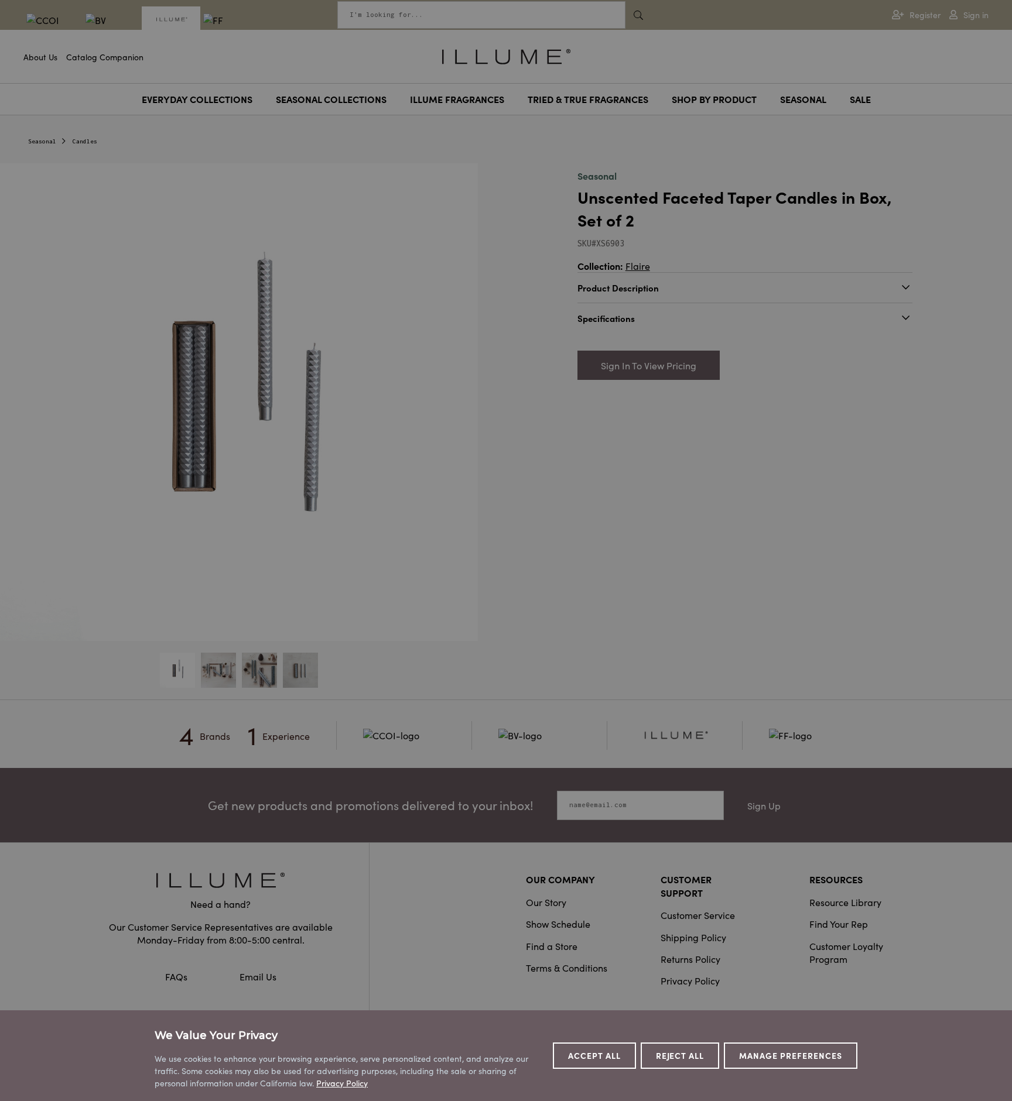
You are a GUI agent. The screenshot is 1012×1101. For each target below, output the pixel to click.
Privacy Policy (690, 980)
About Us (40, 57)
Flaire (637, 265)
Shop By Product (714, 98)
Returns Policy (690, 958)
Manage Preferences (790, 1055)
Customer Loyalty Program (846, 952)
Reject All (680, 1055)
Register (925, 14)
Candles (85, 141)
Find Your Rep (838, 923)
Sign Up (764, 805)
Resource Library (845, 902)
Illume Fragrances (457, 98)
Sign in (976, 14)
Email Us (258, 976)
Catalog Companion (104, 57)
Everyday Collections (197, 98)
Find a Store (551, 945)
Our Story (546, 902)
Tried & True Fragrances (588, 98)
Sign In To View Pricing (648, 365)
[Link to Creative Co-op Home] (221, 880)
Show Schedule (558, 923)
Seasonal (803, 98)
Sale (860, 98)
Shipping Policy (693, 937)
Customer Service (698, 914)
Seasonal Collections (331, 98)
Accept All (594, 1055)
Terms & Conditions (566, 967)
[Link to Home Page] (506, 55)
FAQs (177, 976)
